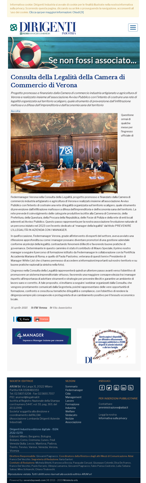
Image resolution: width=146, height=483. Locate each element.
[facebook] (102, 387)
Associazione (73, 422)
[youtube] (116, 387)
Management (73, 397)
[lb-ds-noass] (74, 53)
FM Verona (40, 307)
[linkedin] (123, 387)
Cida (68, 393)
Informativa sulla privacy (113, 418)
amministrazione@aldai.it (113, 407)
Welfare (70, 411)
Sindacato (71, 414)
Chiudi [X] (78, 12)
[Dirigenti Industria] (43, 29)
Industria (70, 407)
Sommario (71, 386)
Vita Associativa (62, 307)
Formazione (72, 404)
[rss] (130, 387)
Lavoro (69, 400)
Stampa (44, 319)
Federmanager (74, 390)
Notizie (69, 418)
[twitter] (109, 387)
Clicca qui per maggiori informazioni (50, 12)
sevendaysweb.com (35, 480)
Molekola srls (70, 480)
